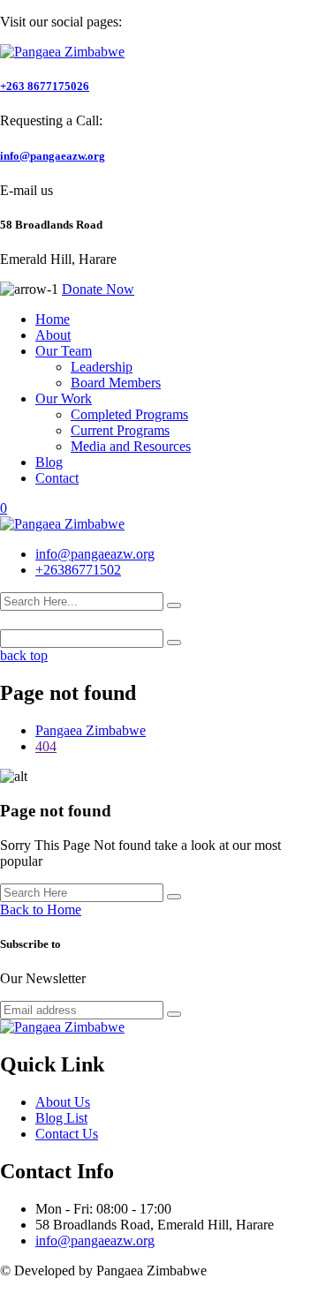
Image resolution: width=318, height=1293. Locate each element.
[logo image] (62, 523)
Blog (49, 462)
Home (52, 319)
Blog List (61, 1117)
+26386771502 (78, 569)
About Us (62, 1101)
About (53, 334)
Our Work (63, 398)
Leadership (101, 366)
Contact (57, 477)
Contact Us (66, 1133)
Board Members (116, 382)
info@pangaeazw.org (52, 155)
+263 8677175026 (44, 86)
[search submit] (174, 605)
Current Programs (120, 430)
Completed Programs (129, 414)
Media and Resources (131, 446)
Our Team (63, 350)
